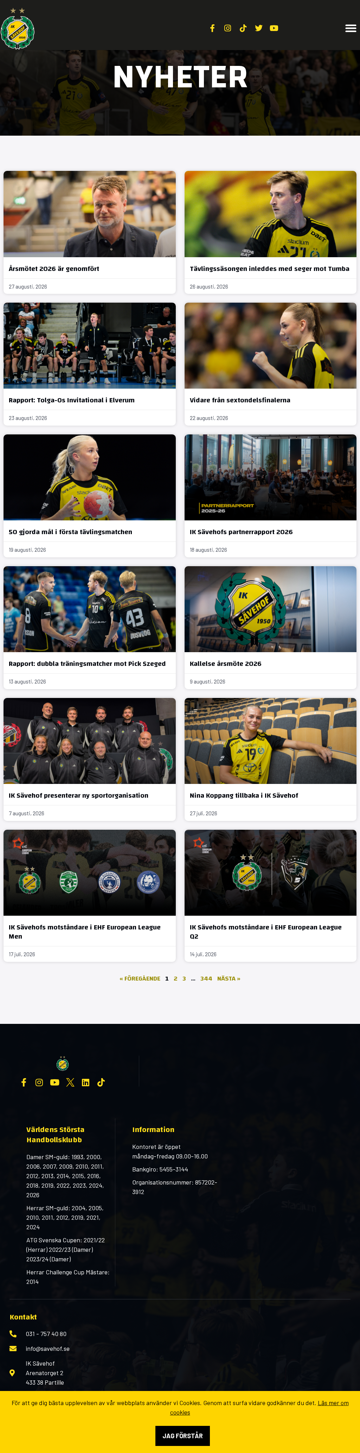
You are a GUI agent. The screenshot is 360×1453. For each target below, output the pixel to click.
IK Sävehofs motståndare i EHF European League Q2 (266, 932)
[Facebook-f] (24, 1082)
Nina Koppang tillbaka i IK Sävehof (244, 795)
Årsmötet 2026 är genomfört (54, 268)
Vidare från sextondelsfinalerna (240, 400)
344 (206, 978)
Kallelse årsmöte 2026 (226, 663)
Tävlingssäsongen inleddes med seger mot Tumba (269, 268)
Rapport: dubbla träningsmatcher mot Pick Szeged (87, 663)
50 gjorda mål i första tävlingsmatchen (70, 531)
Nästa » (228, 978)
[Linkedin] (86, 1082)
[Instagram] (39, 1082)
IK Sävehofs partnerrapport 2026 (241, 531)
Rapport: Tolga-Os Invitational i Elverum (72, 400)
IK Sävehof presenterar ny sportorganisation (78, 795)
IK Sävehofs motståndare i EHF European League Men (85, 932)
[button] (351, 28)
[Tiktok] (101, 1082)
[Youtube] (55, 1082)
